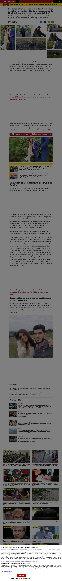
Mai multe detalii (56, 552)
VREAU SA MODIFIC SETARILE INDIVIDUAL (21, 578)
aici (56, 557)
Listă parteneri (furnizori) (6, 571)
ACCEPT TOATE (21, 575)
